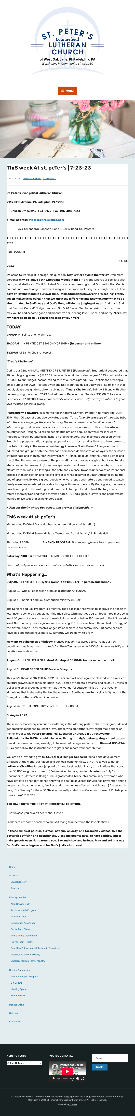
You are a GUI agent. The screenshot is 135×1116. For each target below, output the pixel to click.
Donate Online (16, 1004)
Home (12, 867)
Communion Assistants (23, 923)
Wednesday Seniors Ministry (25, 954)
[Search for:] (110, 1058)
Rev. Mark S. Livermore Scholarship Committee (35, 948)
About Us (14, 875)
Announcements (32, 178)
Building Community (19, 970)
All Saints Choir (19, 916)
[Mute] (77, 1078)
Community (49, 178)
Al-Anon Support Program (24, 976)
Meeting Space (19, 989)
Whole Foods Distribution (24, 935)
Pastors (15, 888)
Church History (19, 882)
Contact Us (15, 1021)
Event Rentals (18, 995)
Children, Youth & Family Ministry (28, 961)
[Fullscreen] (82, 1078)
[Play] (53, 1078)
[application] (67, 1071)
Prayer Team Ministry (22, 942)
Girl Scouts (16, 982)
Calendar (14, 1013)
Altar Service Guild (20, 904)
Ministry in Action (18, 897)
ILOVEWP (72, 1104)
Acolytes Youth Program (23, 910)
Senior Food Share (20, 929)
